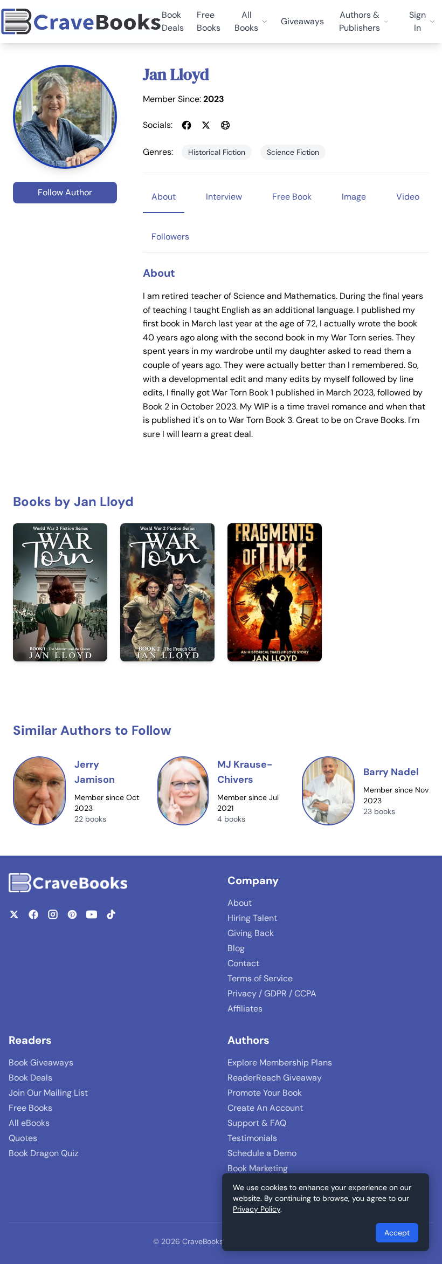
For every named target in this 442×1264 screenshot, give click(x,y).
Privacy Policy (256, 1209)
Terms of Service (260, 978)
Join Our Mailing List (48, 1092)
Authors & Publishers (359, 21)
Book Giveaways (41, 1062)
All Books (246, 21)
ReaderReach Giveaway (274, 1077)
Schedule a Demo (261, 1153)
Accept (397, 1233)
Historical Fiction (216, 152)
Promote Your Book (264, 1092)
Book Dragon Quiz (43, 1153)
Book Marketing (257, 1168)
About (239, 902)
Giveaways (302, 21)
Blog (236, 948)
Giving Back (250, 933)
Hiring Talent (252, 918)
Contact (243, 963)
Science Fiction (293, 152)
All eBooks (29, 1123)
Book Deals (173, 21)
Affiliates (245, 1008)
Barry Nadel (391, 772)
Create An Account (265, 1107)
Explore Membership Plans (279, 1062)
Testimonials (252, 1138)
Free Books (208, 21)
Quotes (23, 1138)
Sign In (417, 21)
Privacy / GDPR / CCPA (271, 993)
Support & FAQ (256, 1123)
